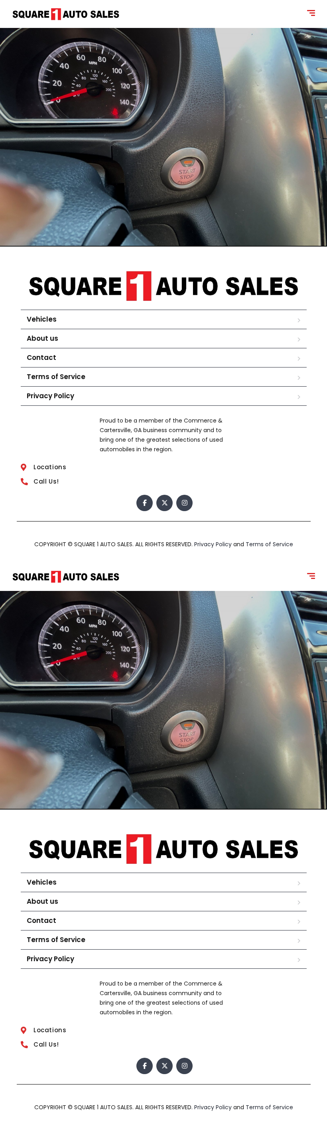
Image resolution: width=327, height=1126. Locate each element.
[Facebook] (144, 503)
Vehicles (42, 319)
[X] (164, 503)
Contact (41, 357)
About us (42, 338)
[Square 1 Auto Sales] (66, 14)
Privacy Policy (50, 396)
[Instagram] (184, 503)
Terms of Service (56, 376)
